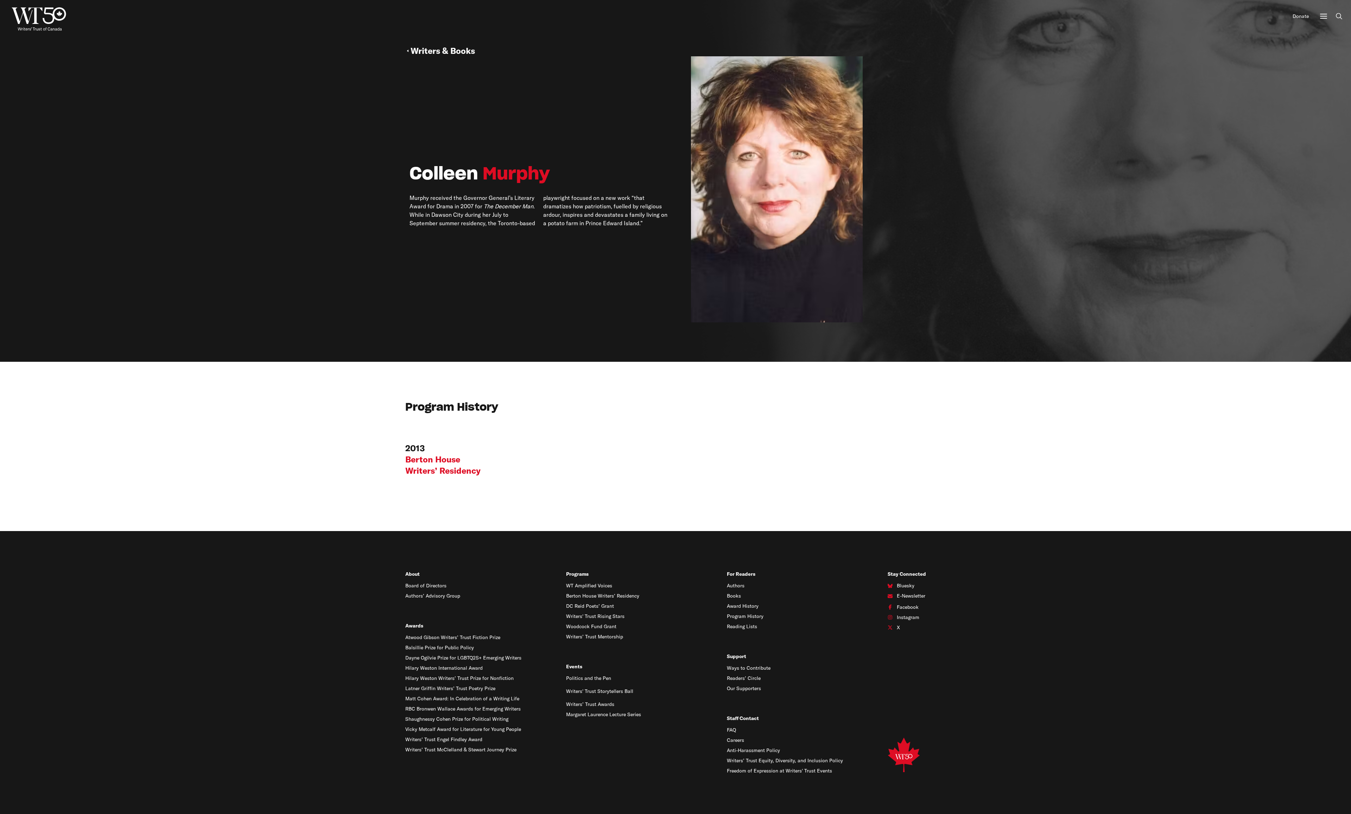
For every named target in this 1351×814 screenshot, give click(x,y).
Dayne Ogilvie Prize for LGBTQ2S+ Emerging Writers (463, 658)
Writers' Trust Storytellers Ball (599, 691)
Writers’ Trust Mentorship (594, 636)
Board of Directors (425, 585)
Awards (414, 626)
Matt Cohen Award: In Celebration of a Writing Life (462, 698)
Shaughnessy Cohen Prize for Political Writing (456, 719)
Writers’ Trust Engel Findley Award (443, 739)
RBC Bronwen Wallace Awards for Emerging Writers (463, 709)
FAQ (731, 730)
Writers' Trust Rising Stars (595, 616)
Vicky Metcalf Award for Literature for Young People (463, 729)
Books (734, 596)
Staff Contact (743, 718)
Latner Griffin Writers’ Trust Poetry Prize (450, 688)
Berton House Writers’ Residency (602, 596)
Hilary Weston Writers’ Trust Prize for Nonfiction (459, 678)
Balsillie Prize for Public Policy (439, 647)
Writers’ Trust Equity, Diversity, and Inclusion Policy (785, 760)
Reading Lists (742, 626)
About (412, 574)
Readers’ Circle (744, 678)
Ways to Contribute (748, 668)
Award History (743, 606)
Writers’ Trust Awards (590, 704)
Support (736, 656)
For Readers (741, 574)
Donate (1301, 16)
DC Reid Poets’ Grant (590, 606)
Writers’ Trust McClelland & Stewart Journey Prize (460, 749)
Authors (735, 585)
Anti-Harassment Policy (753, 750)
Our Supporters (744, 688)
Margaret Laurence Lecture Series (603, 714)
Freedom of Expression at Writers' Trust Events (779, 771)
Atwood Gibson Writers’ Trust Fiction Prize (452, 637)
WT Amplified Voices (589, 585)
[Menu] (1323, 16)
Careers (735, 740)
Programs (577, 574)
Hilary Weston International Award (444, 668)
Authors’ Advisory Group (432, 596)
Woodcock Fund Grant (591, 626)
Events (574, 666)
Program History (745, 616)
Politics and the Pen (588, 678)
